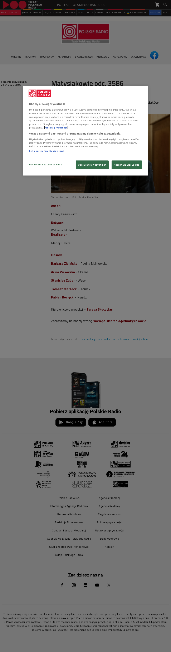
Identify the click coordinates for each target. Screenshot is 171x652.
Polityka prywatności (56, 127)
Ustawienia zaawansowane (45, 164)
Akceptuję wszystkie (127, 164)
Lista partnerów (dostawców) (46, 151)
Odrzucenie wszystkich (92, 164)
